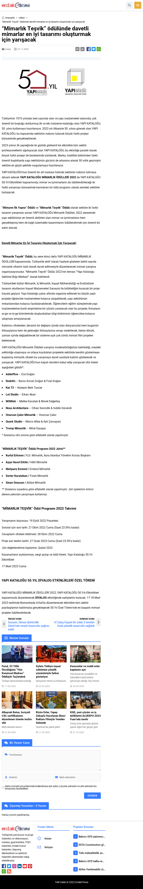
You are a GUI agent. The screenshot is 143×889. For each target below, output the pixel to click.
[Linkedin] (19, 866)
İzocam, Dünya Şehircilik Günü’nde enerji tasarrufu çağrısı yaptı (28, 625)
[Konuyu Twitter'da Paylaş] (94, 49)
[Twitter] (9, 866)
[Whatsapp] (4, 871)
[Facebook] (4, 866)
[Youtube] (25, 866)
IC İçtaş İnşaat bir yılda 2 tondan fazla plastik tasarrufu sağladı (74, 623)
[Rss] (9, 871)
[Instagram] (14, 866)
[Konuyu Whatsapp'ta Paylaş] (99, 49)
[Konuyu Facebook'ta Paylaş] (88, 49)
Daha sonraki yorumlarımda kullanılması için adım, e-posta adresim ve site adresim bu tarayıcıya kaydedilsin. (51, 787)
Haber (22, 17)
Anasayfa (10, 17)
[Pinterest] (30, 866)
